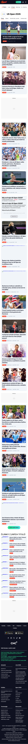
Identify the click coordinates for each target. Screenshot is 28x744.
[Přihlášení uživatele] (23, 2)
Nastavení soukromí (9, 737)
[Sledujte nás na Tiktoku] (17, 638)
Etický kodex (23, 739)
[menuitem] (4, 7)
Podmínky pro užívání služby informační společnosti (13, 734)
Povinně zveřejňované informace (14, 740)
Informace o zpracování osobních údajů (12, 735)
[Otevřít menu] (25, 2)
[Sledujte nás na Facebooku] (8, 638)
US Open (16, 199)
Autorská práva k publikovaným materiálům (14, 732)
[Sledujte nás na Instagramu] (11, 638)
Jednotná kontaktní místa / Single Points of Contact (11, 739)
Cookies (21, 735)
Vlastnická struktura (18, 737)
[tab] (2, 18)
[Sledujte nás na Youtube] (20, 638)
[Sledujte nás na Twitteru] (14, 638)
